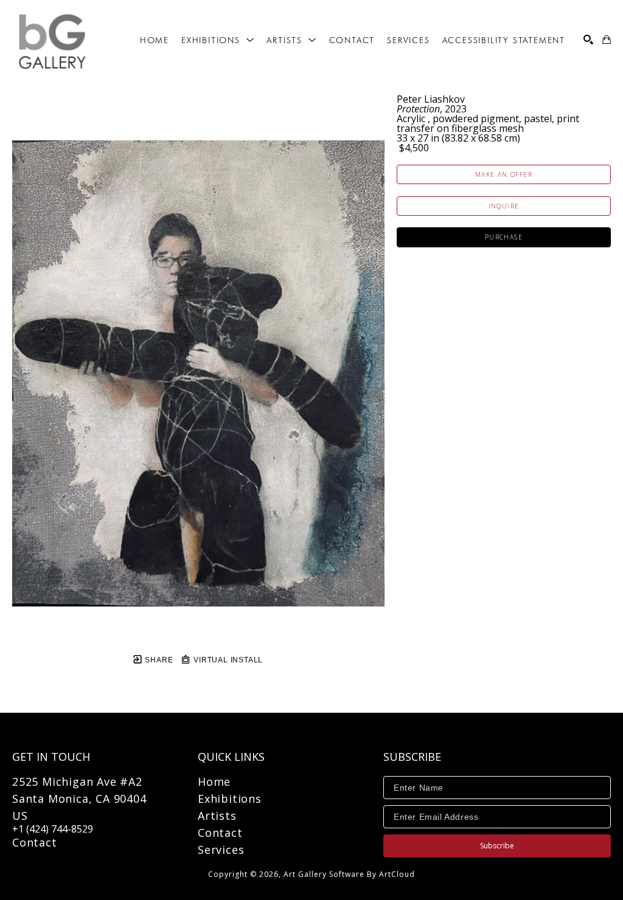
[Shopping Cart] (606, 39)
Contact (34, 842)
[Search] (588, 39)
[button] (217, 40)
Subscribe (497, 845)
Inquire (504, 206)
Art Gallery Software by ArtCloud (349, 874)
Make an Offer (503, 174)
